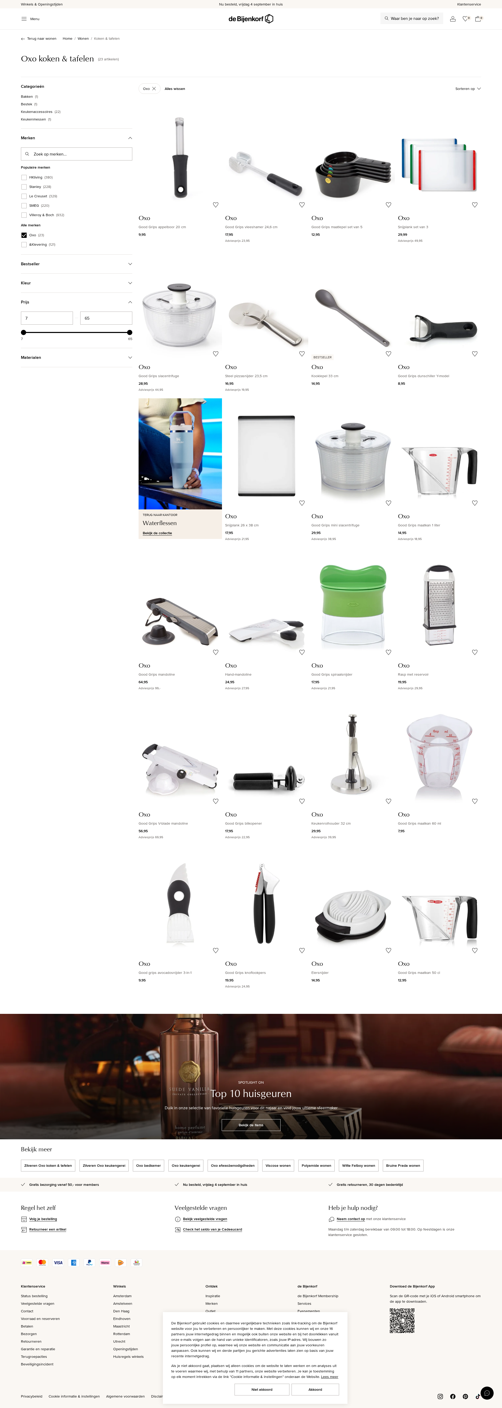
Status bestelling (34, 1296)
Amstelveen (122, 1303)
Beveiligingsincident (37, 1364)
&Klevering (42, 245)
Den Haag (121, 1311)
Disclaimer (159, 1396)
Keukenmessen (36, 119)
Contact (27, 1311)
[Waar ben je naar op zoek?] (387, 18)
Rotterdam (121, 1334)
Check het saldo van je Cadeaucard (212, 1229)
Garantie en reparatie (38, 1349)
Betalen (27, 1326)
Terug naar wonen (41, 38)
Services (304, 1303)
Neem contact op (351, 1218)
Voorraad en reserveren (40, 1319)
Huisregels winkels (128, 1356)
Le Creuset (43, 196)
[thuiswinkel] (136, 1265)
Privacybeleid (31, 1396)
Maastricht (121, 1326)
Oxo (36, 235)
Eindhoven (121, 1319)
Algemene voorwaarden (125, 1396)
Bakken (29, 96)
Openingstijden (125, 1349)
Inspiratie (213, 1296)
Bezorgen (29, 1334)
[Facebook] (453, 1396)
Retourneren (31, 1341)
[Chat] (487, 1393)
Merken (212, 1303)
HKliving (41, 177)
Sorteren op (465, 89)
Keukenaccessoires (40, 112)
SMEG (39, 206)
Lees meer (329, 1377)
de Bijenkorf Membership (318, 1296)
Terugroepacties (34, 1356)
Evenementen (309, 1311)
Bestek (29, 104)
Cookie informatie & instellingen (74, 1396)
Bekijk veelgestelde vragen (205, 1218)
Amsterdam (122, 1296)
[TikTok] (478, 1396)
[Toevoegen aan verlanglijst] (216, 205)
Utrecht (119, 1341)
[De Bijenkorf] (251, 18)
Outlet (210, 1311)
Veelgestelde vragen (37, 1303)
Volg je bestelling (43, 1218)
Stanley (40, 187)
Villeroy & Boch (46, 215)
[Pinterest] (465, 1396)
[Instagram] (440, 1396)
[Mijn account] (453, 19)
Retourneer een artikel (47, 1229)
